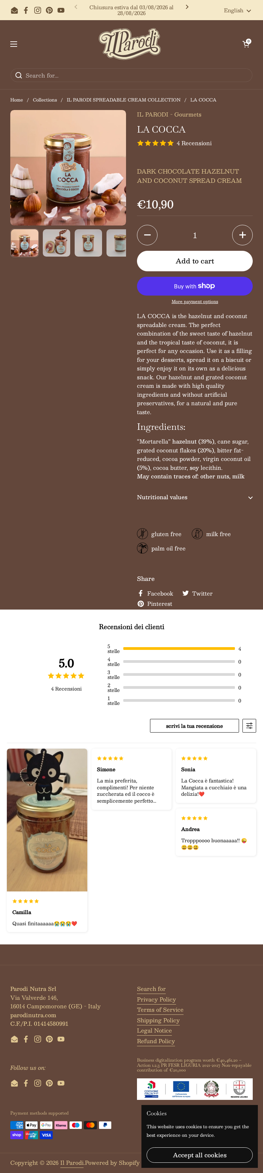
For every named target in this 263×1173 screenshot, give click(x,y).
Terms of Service (160, 1009)
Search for (151, 988)
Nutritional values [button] (162, 497)
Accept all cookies (200, 1155)
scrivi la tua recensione (194, 726)
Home (16, 99)
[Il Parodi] (130, 44)
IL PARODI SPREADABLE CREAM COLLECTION (123, 99)
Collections (45, 99)
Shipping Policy (158, 1020)
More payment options (195, 301)
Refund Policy (156, 1041)
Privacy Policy (156, 999)
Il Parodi (72, 1162)
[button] (246, 44)
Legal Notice (154, 1030)
